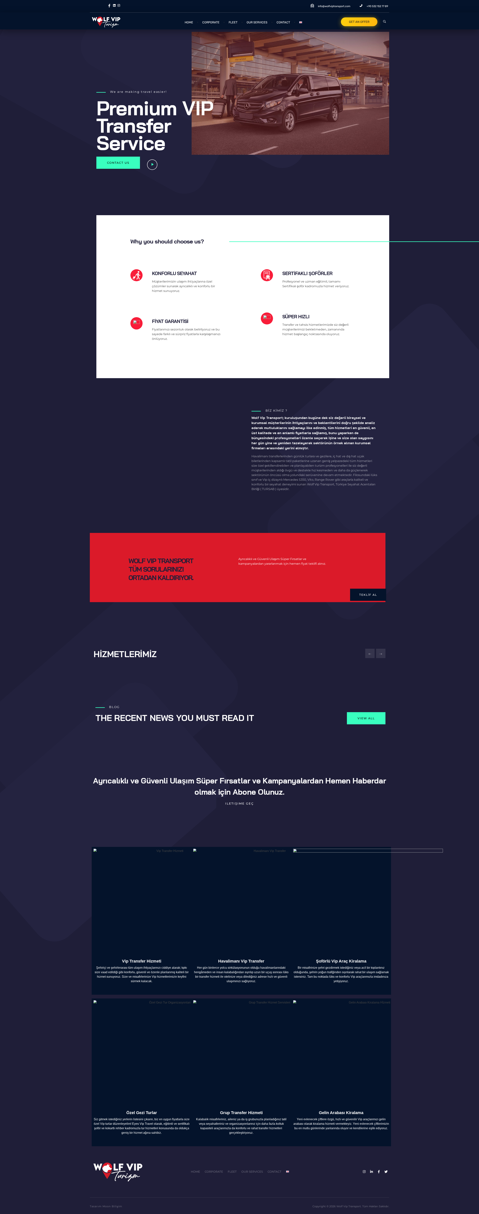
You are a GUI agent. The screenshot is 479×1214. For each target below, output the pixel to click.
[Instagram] (364, 1171)
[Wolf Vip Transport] (118, 22)
